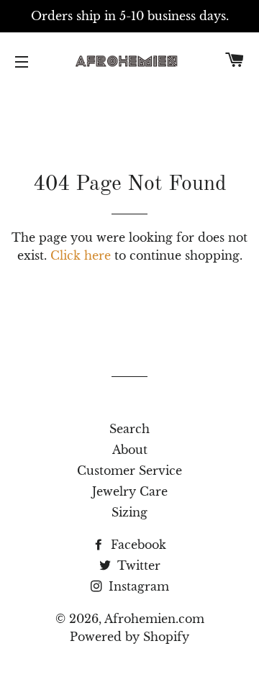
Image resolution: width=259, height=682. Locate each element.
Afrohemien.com (154, 618)
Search (129, 429)
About (129, 449)
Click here (80, 255)
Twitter (137, 565)
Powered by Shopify (129, 636)
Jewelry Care (130, 491)
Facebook (136, 544)
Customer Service (129, 470)
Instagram (137, 586)
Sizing (129, 512)
